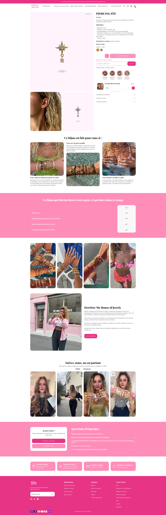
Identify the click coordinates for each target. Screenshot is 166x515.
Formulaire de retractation (123, 497)
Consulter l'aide (48, 446)
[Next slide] (163, 1)
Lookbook (118, 507)
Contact (118, 504)
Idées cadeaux (68, 491)
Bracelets (93, 491)
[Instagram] (31, 499)
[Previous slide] (2, 1)
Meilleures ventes (69, 488)
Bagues (93, 485)
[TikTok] (34, 499)
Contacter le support (48, 441)
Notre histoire (68, 494)
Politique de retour (121, 491)
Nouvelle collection (69, 485)
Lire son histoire (90, 336)
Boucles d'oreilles (96, 488)
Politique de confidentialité (123, 488)
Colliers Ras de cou (96, 497)
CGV (117, 485)
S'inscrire (131, 63)
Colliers (93, 494)
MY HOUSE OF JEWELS (85, 511)
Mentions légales (121, 494)
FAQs (117, 500)
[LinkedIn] (38, 499)
